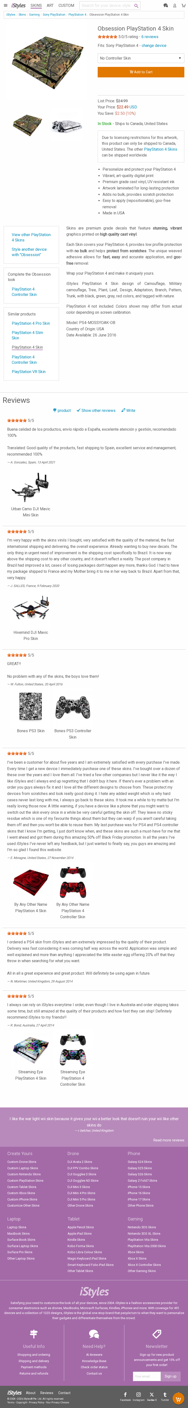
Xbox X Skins (137, 1258)
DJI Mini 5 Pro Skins (81, 1199)
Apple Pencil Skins (81, 1227)
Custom (66, 5)
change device (154, 45)
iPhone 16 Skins (139, 1193)
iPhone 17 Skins (139, 1199)
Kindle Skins (76, 1239)
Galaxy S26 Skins (140, 1174)
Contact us (94, 1373)
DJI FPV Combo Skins (83, 1168)
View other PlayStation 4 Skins (31, 237)
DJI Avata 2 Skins (80, 1162)
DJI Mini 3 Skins (79, 1187)
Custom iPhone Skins (22, 1199)
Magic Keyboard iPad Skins (87, 1258)
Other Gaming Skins (142, 1271)
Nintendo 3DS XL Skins (144, 1233)
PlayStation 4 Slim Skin (27, 335)
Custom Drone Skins (21, 1162)
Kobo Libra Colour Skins (85, 1252)
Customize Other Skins (23, 1205)
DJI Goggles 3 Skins (82, 1174)
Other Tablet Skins (80, 1271)
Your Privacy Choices (57, 1402)
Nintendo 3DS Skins (142, 1227)
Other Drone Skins (80, 1205)
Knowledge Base (94, 1361)
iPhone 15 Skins (139, 1187)
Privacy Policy (36, 1402)
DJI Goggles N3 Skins (83, 1180)
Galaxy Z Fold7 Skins (142, 1180)
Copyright (21, 1402)
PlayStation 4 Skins (160, 149)
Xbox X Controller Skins (144, 1265)
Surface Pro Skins (19, 1252)
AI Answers (94, 1354)
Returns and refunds (34, 1373)
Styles (18, 5)
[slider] (107, 37)
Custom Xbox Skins (21, 1193)
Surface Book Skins (21, 1239)
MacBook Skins (18, 1233)
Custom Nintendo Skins (24, 1174)
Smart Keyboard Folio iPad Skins (91, 1265)
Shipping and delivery (34, 1361)
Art (50, 5)
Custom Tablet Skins (21, 1187)
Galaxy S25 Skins (140, 1168)
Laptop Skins (16, 1227)
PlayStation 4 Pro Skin (31, 323)
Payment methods (34, 1367)
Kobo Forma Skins (81, 1246)
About (30, 1393)
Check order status (94, 1367)
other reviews (99, 410)
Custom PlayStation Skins (25, 1180)
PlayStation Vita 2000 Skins (147, 1246)
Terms (10, 1402)
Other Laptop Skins (21, 1258)
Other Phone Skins (140, 1205)
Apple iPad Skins (80, 1233)
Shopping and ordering (33, 1354)
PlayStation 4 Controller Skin (24, 292)
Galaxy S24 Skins (140, 1162)
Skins (36, 5)
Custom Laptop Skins (22, 1168)
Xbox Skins (136, 1252)
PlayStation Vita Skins (143, 1239)
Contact (64, 1393)
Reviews (46, 1393)
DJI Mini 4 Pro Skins (81, 1193)
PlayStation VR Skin (29, 371)
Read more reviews (168, 1140)
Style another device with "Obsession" (29, 252)
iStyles (10, 14)
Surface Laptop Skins (22, 1246)
